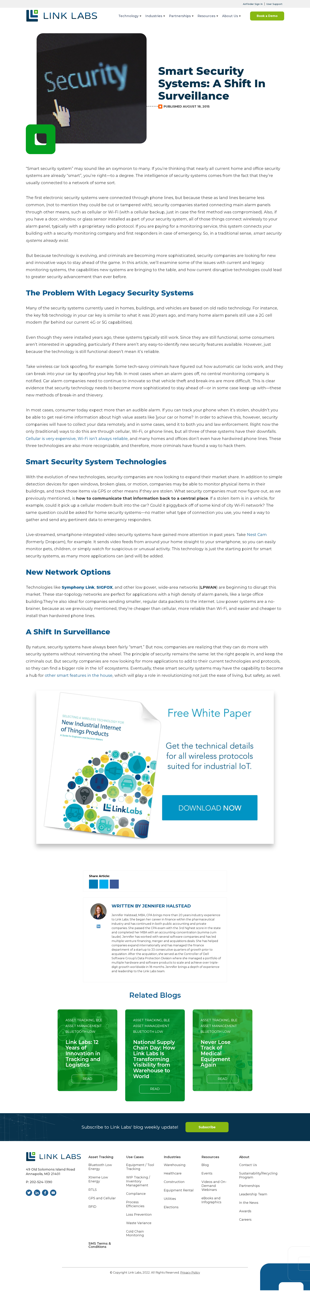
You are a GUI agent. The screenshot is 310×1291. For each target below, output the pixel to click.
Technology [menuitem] (128, 16)
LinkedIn (98, 926)
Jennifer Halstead (166, 906)
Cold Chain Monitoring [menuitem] (135, 1233)
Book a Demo (267, 16)
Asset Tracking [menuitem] (100, 1157)
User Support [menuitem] (274, 4)
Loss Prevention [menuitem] (139, 1215)
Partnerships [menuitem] (180, 16)
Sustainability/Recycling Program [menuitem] (258, 1175)
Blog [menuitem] (205, 1165)
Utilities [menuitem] (170, 1199)
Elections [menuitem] (171, 1207)
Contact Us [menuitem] (248, 1165)
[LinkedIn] (93, 884)
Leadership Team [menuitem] (253, 1194)
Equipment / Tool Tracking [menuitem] (140, 1167)
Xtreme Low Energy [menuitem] (98, 1179)
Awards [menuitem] (245, 1211)
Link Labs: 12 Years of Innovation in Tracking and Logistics (82, 1053)
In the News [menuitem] (248, 1203)
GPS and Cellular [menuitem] (102, 1198)
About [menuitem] (244, 1157)
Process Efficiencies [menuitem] (135, 1204)
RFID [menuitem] (92, 1207)
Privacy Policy (190, 1272)
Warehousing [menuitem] (174, 1165)
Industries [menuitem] (153, 16)
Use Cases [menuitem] (135, 1157)
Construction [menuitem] (174, 1182)
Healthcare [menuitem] (173, 1173)
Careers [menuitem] (245, 1220)
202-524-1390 (41, 1182)
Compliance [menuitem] (136, 1194)
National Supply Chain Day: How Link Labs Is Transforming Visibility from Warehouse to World (154, 1059)
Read (87, 1079)
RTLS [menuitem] (92, 1190)
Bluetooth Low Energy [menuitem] (100, 1167)
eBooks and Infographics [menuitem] (211, 1200)
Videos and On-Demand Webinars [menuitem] (214, 1186)
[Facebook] (114, 884)
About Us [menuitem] (230, 16)
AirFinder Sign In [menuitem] (253, 4)
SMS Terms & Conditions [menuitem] (99, 1245)
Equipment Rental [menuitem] (179, 1190)
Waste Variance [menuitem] (138, 1223)
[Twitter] (103, 884)
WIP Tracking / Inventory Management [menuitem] (138, 1181)
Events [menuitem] (206, 1173)
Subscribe (207, 1127)
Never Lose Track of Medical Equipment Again (216, 1053)
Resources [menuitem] (206, 16)
